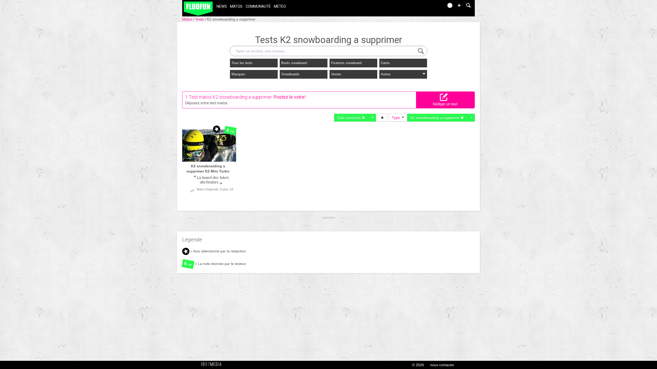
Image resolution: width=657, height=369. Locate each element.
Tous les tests (242, 63)
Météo (280, 6)
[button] (459, 5)
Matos (236, 6)
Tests (200, 19)
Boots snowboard (294, 63)
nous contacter (442, 365)
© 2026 (418, 365)
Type (397, 118)
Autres (386, 74)
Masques (238, 74)
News (222, 6)
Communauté (258, 6)
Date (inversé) (349, 118)
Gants (385, 63)
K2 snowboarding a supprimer (231, 19)
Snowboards (290, 74)
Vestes (336, 74)
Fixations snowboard (346, 63)
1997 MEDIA (212, 364)
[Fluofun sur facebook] (429, 7)
